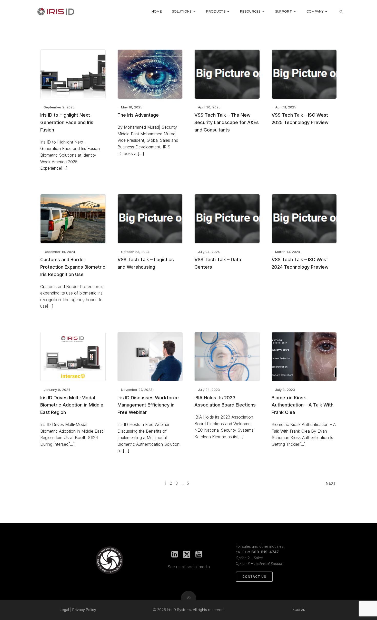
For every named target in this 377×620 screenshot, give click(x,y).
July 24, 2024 (209, 252)
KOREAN (299, 610)
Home (157, 11)
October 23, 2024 (135, 252)
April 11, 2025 (285, 107)
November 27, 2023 (136, 390)
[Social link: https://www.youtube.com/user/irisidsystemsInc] (201, 554)
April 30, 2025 (209, 107)
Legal (64, 609)
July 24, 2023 (209, 390)
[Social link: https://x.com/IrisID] (189, 554)
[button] (341, 11)
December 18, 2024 (59, 252)
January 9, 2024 (57, 390)
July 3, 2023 (285, 390)
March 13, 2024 (287, 252)
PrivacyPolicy (84, 609)
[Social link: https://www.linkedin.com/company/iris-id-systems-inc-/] (177, 554)
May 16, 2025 (131, 107)
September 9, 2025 (59, 107)
